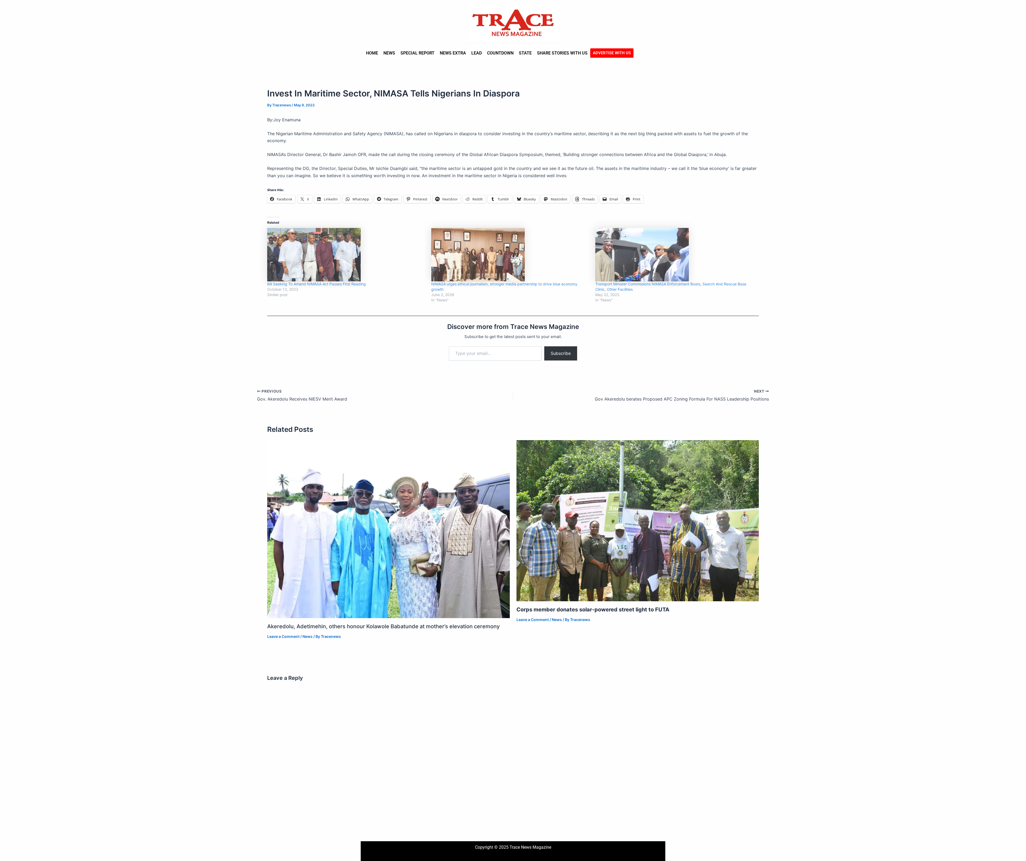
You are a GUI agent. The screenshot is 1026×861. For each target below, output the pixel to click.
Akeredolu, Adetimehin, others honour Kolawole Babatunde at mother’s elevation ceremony (383, 626)
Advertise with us (612, 53)
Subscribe (561, 353)
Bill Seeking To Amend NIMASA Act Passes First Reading (316, 284)
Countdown (500, 53)
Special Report (417, 53)
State (525, 53)
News (389, 53)
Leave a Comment (283, 636)
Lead (476, 53)
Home (372, 53)
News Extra (453, 53)
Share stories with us (562, 53)
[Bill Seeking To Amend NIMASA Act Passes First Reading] (346, 254)
